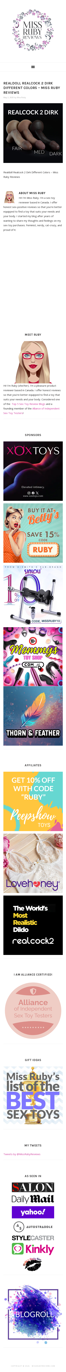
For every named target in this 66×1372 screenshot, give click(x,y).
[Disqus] (33, 281)
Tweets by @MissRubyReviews (21, 1154)
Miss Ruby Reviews (33, 30)
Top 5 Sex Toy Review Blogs (28, 404)
